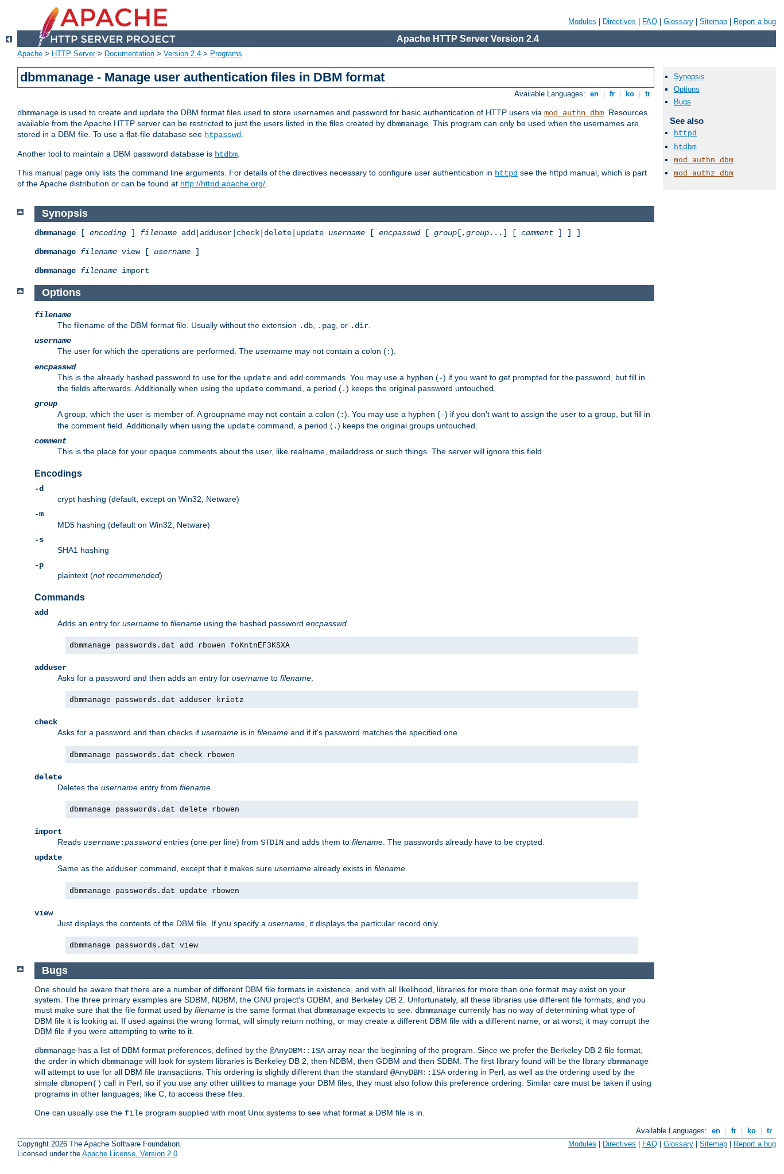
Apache (29, 53)
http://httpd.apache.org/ (222, 183)
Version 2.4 (182, 53)
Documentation (129, 53)
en (594, 93)
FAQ (649, 21)
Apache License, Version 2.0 (129, 1153)
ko (629, 93)
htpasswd (222, 134)
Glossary (678, 21)
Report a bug (754, 21)
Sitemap (713, 21)
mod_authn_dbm (574, 113)
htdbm (226, 154)
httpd (506, 173)
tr (648, 93)
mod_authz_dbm (703, 173)
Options (687, 89)
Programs (226, 53)
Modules (582, 21)
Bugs (682, 101)
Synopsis (689, 76)
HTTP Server (73, 53)
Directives (619, 21)
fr (612, 93)
